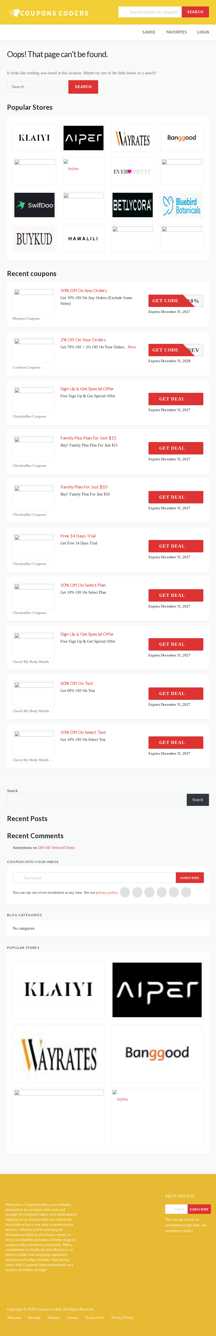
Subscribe (190, 878)
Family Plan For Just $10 (83, 486)
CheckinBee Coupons (29, 416)
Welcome (14, 1318)
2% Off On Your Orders (83, 339)
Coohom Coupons (26, 367)
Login (203, 32)
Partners (54, 1318)
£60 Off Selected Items (56, 848)
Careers (72, 1318)
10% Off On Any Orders (83, 290)
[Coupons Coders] (49, 13)
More (132, 347)
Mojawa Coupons (26, 318)
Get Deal (172, 398)
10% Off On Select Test (83, 732)
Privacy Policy (122, 1318)
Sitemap (34, 1318)
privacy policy (107, 892)
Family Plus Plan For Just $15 (88, 437)
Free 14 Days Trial (78, 535)
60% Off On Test (76, 683)
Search (195, 12)
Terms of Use (94, 1318)
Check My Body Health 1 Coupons (34, 662)
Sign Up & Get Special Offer (87, 388)
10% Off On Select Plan (83, 585)
